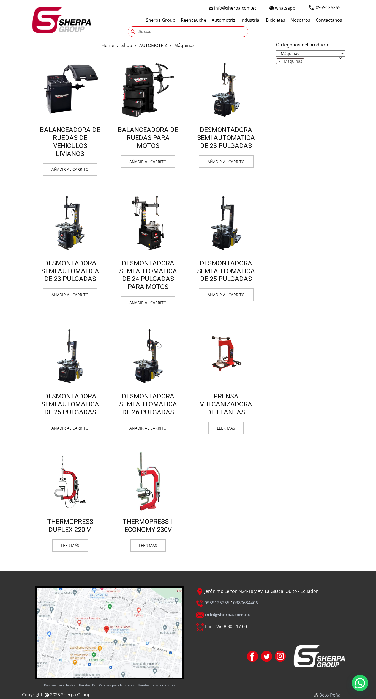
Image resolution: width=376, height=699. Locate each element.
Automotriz (223, 20)
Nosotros (300, 20)
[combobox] (290, 61)
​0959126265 (327, 7)
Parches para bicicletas (116, 685)
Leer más (226, 428)
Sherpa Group (160, 20)
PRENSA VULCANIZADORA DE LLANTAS (226, 404)
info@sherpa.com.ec (235, 8)
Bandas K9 (86, 685)
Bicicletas (275, 20)
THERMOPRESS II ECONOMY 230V (148, 525)
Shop (126, 45)
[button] (360, 683)
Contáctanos (329, 20)
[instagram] (280, 656)
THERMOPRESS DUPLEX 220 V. (70, 525)
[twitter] (266, 656)
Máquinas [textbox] (290, 61)
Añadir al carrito (70, 169)
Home (108, 45)
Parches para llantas (59, 685)
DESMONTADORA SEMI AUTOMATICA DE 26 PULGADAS (148, 404)
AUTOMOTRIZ (153, 45)
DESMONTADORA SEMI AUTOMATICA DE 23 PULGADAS (226, 138)
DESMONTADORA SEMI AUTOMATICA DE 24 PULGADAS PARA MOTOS (148, 275)
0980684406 (245, 603)
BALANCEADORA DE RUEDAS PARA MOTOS (148, 138)
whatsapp (284, 8)
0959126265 (217, 603)
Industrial (250, 20)
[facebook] (252, 656)
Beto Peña (329, 695)
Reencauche (193, 20)
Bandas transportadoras (156, 685)
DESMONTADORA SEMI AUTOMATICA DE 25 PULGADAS (226, 271)
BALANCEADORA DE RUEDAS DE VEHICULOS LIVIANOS (70, 141)
